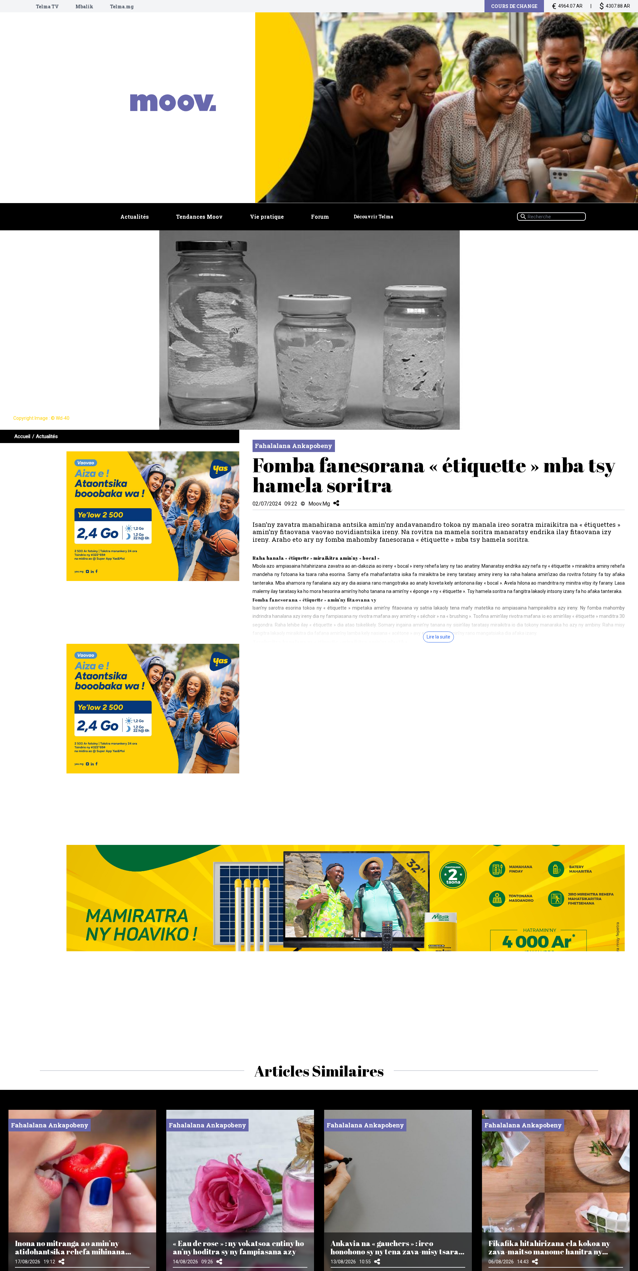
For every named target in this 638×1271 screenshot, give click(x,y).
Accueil (22, 436)
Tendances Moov (199, 216)
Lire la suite (438, 636)
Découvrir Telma (373, 216)
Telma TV (47, 6)
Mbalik (84, 6)
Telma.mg (122, 6)
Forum (320, 216)
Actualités (134, 216)
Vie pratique (267, 216)
